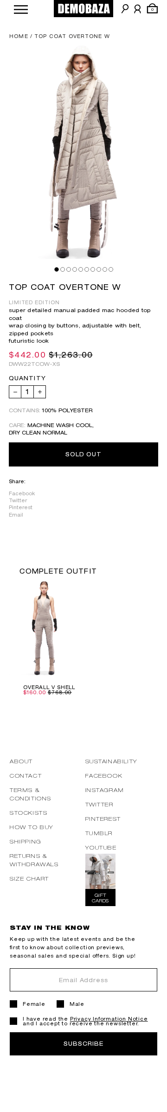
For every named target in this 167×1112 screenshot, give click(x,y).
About (21, 761)
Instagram (104, 789)
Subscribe (83, 1043)
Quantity (27, 378)
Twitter (18, 500)
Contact (26, 775)
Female (34, 1004)
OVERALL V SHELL (49, 687)
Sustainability (111, 761)
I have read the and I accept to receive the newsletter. (85, 1021)
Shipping (25, 841)
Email (16, 515)
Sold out (83, 454)
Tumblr (99, 833)
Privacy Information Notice (109, 1018)
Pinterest (20, 507)
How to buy (32, 827)
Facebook (22, 493)
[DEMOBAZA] (83, 8)
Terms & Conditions (30, 794)
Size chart (29, 878)
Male (77, 1004)
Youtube (101, 847)
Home (18, 36)
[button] (20, 8)
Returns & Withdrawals (34, 860)
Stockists (28, 812)
